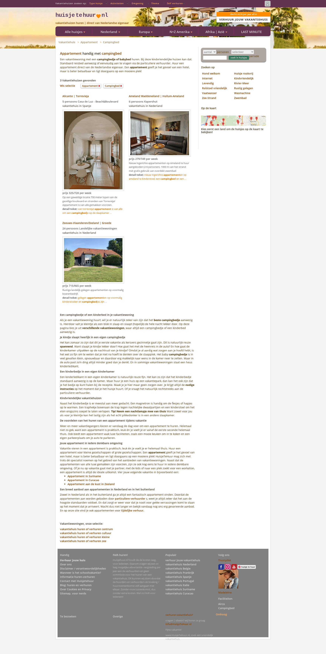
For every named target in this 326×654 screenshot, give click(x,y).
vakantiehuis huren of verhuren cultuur (85, 533)
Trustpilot (224, 560)
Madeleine (225, 592)
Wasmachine (242, 93)
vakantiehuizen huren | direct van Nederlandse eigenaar (92, 22)
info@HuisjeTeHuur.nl (178, 624)
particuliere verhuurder (130, 498)
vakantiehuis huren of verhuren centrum (86, 529)
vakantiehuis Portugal (179, 581)
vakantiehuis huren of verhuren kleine (85, 537)
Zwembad (240, 98)
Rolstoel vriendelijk (214, 88)
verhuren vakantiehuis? (179, 614)
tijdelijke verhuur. (132, 510)
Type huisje (96, 3)
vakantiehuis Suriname (180, 589)
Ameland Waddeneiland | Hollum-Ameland (156, 96)
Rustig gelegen (243, 88)
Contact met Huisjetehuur (77, 581)
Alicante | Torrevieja (75, 96)
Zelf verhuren (175, 3)
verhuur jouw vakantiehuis (182, 560)
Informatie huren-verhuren (77, 577)
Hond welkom (211, 73)
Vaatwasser (209, 93)
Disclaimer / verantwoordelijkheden (83, 568)
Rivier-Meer (241, 83)
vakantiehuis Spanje (178, 577)
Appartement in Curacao (83, 480)
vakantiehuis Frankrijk (179, 572)
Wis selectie (67, 85)
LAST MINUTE (251, 32)
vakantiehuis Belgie (178, 568)
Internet (207, 78)
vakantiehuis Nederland (180, 564)
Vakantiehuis (66, 42)
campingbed (111, 53)
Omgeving (137, 3)
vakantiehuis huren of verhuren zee (83, 541)
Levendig (208, 83)
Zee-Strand (209, 98)
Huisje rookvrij (243, 73)
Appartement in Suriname (84, 476)
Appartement (89, 42)
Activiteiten (117, 3)
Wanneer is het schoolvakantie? (80, 572)
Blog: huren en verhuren (75, 585)
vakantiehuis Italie (177, 585)
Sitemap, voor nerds (73, 593)
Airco (221, 604)
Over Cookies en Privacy (75, 589)
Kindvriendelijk (244, 78)
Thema (155, 3)
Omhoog (221, 614)
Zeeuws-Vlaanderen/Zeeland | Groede (86, 223)
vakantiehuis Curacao (179, 593)
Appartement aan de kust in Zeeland (91, 484)
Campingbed (111, 42)
